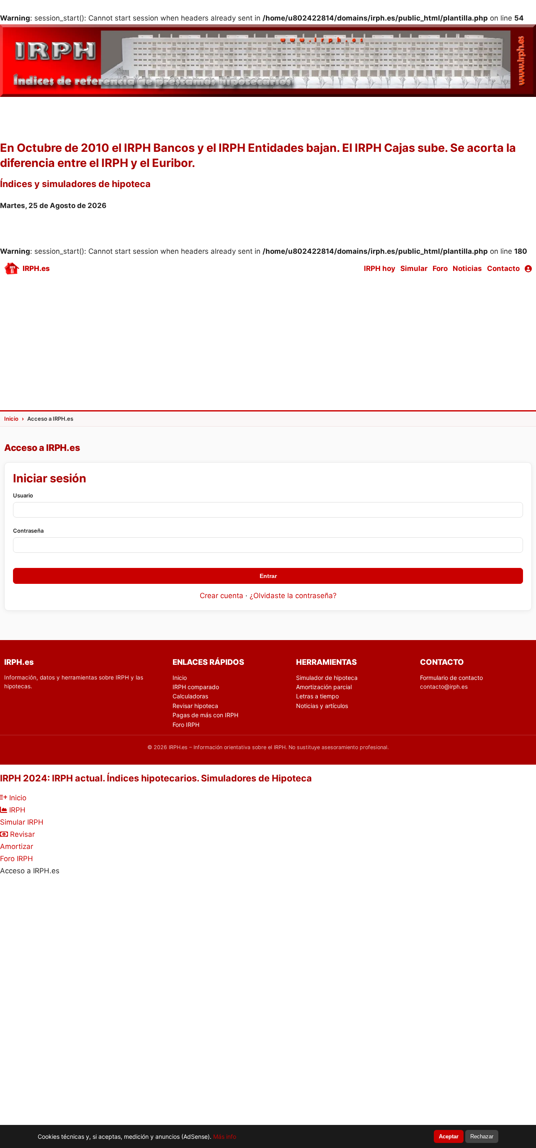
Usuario (23, 495)
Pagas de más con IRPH (205, 714)
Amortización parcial (324, 686)
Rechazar (481, 1136)
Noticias (467, 268)
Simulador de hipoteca (327, 677)
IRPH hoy (379, 268)
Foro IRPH (186, 724)
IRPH (16, 810)
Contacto (503, 268)
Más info (224, 1136)
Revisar (21, 834)
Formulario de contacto (451, 677)
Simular (414, 268)
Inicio (180, 677)
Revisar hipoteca (195, 705)
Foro (440, 268)
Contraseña (28, 530)
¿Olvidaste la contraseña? (293, 595)
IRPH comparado (196, 686)
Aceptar (449, 1136)
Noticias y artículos (322, 705)
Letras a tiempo (317, 696)
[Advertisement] (268, 344)
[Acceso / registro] (528, 268)
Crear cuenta (221, 595)
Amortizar (16, 846)
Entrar (268, 576)
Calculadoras (190, 696)
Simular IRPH (22, 822)
